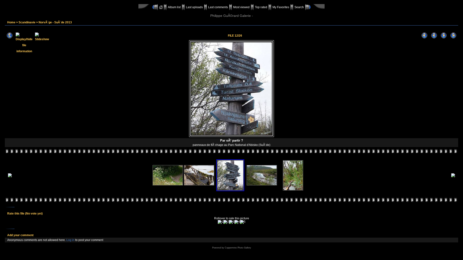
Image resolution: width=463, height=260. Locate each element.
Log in (70, 240)
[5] (242, 222)
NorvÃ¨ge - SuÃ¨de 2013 (55, 22)
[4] (237, 222)
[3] (231, 222)
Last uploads (194, 7)
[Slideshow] (42, 35)
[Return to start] (424, 35)
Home (11, 22)
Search (299, 7)
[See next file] (444, 35)
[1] (220, 222)
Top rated (261, 7)
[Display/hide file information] (24, 35)
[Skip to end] (453, 35)
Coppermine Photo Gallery (238, 248)
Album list (174, 7)
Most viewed (241, 7)
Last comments (218, 7)
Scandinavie (27, 22)
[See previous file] (434, 35)
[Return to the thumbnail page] (9, 35)
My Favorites (280, 7)
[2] (226, 222)
